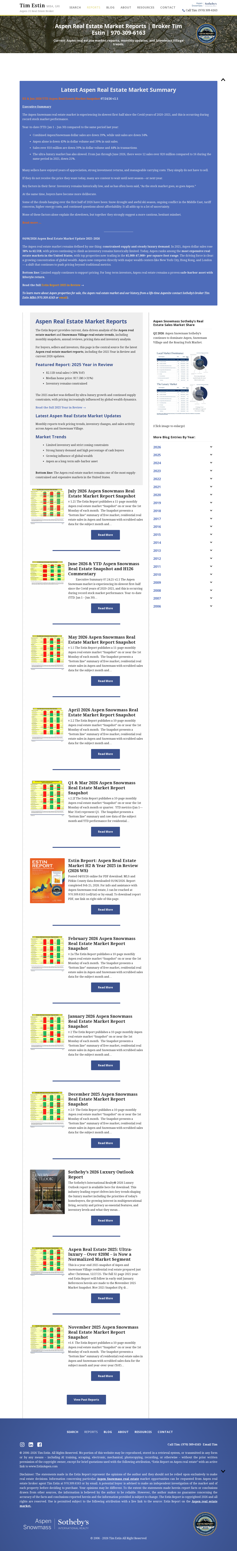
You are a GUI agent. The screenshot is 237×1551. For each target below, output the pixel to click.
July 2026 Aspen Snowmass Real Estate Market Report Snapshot (102, 494)
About (126, 7)
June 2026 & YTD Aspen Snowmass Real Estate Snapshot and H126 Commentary (103, 568)
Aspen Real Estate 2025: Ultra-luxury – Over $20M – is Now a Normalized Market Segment (100, 1254)
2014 (157, 542)
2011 (157, 566)
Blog (110, 7)
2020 (157, 494)
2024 (157, 463)
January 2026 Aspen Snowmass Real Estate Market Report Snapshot (100, 1021)
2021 (157, 486)
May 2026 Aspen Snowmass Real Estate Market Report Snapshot (102, 640)
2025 (157, 455)
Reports (93, 7)
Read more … (31, 222)
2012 (157, 558)
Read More (105, 535)
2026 (157, 447)
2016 (157, 526)
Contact (168, 7)
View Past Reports (86, 1400)
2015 (157, 534)
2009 (157, 582)
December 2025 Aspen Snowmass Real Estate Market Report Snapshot (103, 1099)
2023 (157, 471)
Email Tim (210, 1444)
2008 (157, 590)
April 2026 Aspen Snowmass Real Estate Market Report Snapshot (103, 712)
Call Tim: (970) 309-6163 (201, 10)
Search (75, 7)
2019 (157, 502)
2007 (157, 598)
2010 (157, 574)
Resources (145, 7)
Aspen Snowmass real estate (118, 1479)
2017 (157, 518)
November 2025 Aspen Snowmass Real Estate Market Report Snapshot (103, 1332)
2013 (157, 550)
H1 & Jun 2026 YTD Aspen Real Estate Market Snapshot (61, 98)
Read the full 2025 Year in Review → (61, 407)
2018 (157, 510)
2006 (157, 606)
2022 (157, 478)
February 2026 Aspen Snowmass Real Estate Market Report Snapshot (102, 943)
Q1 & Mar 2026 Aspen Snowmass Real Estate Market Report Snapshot (102, 787)
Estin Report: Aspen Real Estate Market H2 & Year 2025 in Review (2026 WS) (103, 865)
